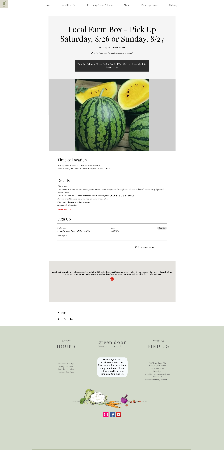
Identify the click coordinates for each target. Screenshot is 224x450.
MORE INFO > (64, 209)
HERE (110, 362)
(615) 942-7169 (112, 67)
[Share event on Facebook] (58, 319)
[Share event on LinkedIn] (71, 319)
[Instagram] (105, 414)
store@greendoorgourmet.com (157, 379)
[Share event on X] (65, 319)
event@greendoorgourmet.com (157, 374)
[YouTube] (118, 414)
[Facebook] (112, 414)
